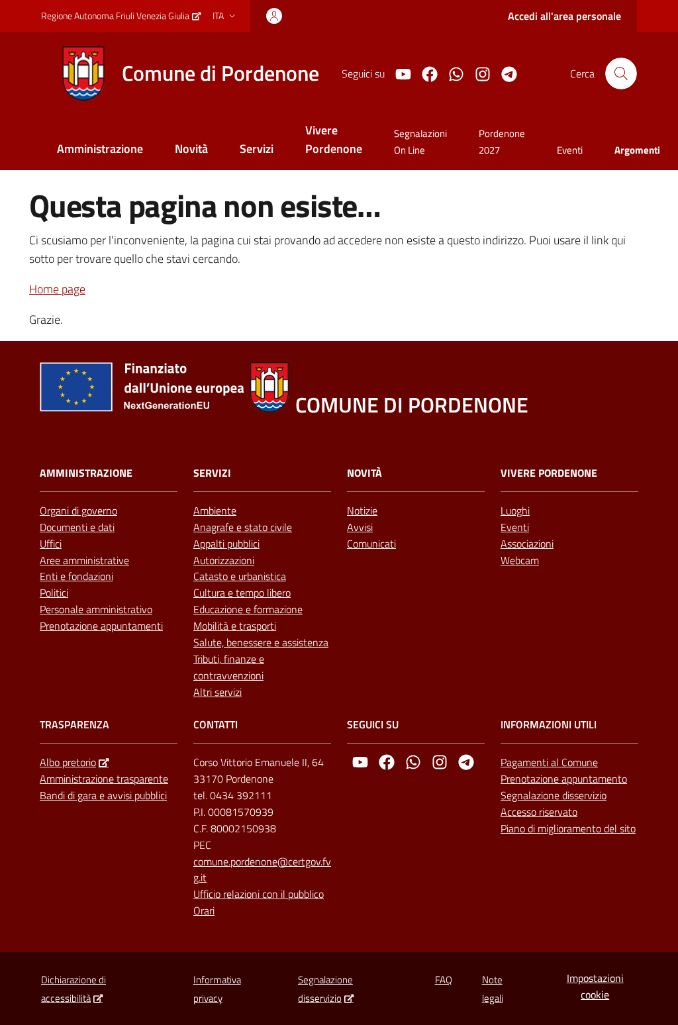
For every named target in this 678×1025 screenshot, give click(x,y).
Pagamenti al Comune (549, 762)
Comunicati (371, 544)
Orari (204, 910)
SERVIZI (212, 473)
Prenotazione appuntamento (564, 779)
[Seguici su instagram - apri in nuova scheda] (477, 73)
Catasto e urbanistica (239, 576)
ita (218, 16)
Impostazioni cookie (595, 986)
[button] (621, 73)
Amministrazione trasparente (104, 779)
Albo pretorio (68, 762)
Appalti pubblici (226, 544)
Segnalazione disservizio (553, 795)
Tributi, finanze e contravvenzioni (228, 667)
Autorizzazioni (223, 560)
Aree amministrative (84, 560)
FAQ (443, 979)
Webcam (520, 560)
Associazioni (527, 544)
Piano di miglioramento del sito (568, 828)
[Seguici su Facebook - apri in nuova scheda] (424, 73)
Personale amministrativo (96, 609)
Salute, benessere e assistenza (260, 642)
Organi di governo (78, 510)
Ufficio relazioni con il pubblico (258, 894)
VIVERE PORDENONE (549, 473)
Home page (57, 289)
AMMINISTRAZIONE (86, 473)
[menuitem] (100, 150)
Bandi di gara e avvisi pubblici (103, 795)
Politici (54, 593)
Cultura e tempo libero (242, 593)
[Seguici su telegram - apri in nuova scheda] (504, 73)
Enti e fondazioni (76, 576)
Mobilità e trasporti (234, 626)
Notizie (362, 510)
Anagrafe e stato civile (242, 527)
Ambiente (214, 510)
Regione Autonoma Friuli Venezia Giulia (115, 16)
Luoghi (515, 510)
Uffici (51, 544)
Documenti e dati (77, 527)
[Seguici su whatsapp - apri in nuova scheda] (451, 73)
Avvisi (360, 527)
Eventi (515, 527)
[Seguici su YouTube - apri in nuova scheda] (398, 73)
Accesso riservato (539, 812)
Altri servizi (217, 692)
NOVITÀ (364, 473)
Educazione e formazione (248, 609)
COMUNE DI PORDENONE (411, 404)
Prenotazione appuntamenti (101, 626)
